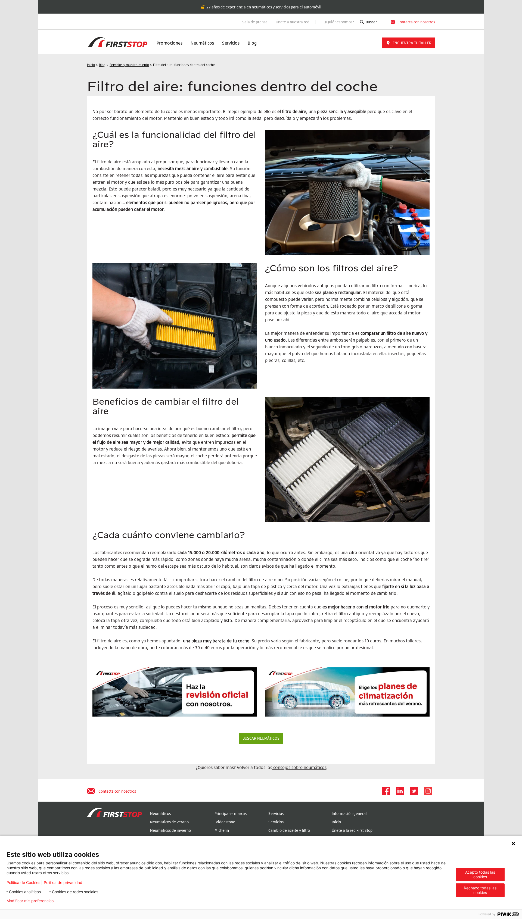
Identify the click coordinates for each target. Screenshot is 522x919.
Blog (252, 43)
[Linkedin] (400, 791)
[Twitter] (414, 791)
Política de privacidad (63, 882)
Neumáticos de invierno (170, 830)
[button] (408, 42)
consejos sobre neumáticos (300, 767)
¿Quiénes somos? (339, 22)
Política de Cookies (23, 882)
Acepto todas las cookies (480, 874)
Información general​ (349, 813)
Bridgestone (225, 822)
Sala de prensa (255, 22)
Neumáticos (202, 43)
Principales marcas (231, 813)
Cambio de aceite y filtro (289, 830)
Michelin (222, 830)
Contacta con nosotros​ (416, 22)
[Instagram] (428, 791)
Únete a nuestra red (293, 22)
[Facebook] (385, 791)
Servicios (231, 43)
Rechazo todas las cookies (480, 890)
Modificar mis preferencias (30, 901)
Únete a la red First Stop (352, 830)
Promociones (169, 43)
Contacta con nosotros (117, 791)
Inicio (336, 822)
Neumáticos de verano (169, 822)
